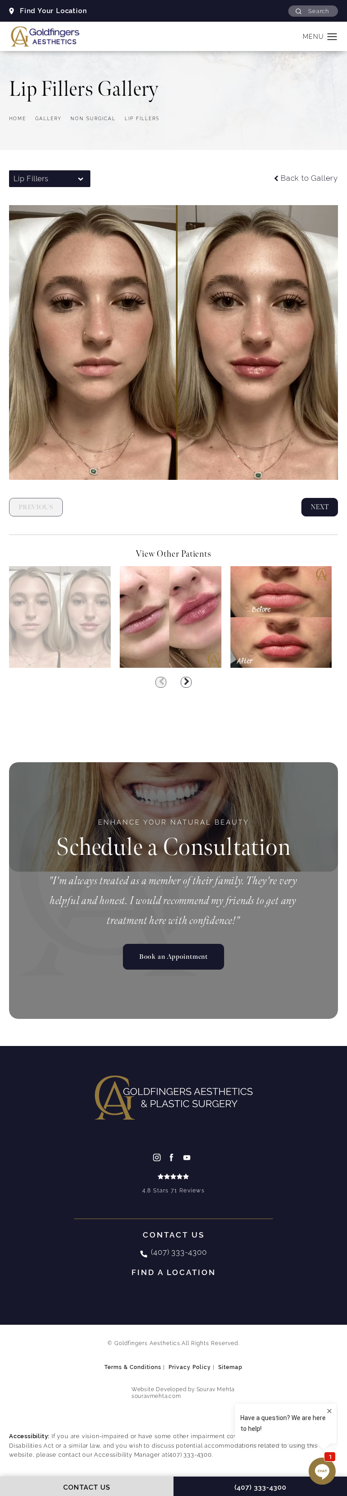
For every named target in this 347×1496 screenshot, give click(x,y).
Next (319, 507)
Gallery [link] (48, 118)
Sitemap (230, 1367)
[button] (313, 11)
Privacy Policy (190, 1367)
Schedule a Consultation (173, 840)
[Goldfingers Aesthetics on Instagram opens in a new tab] (158, 1157)
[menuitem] (158, 1157)
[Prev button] (160, 682)
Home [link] (17, 118)
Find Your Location (53, 10)
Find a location (173, 1272)
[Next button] (186, 682)
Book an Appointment (173, 956)
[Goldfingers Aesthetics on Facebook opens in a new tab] (173, 1157)
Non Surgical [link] (93, 118)
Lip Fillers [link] (142, 118)
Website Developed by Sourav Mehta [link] (182, 1393)
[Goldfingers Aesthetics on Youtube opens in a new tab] (189, 1157)
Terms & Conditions (132, 1367)
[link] (173, 1184)
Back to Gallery (309, 179)
